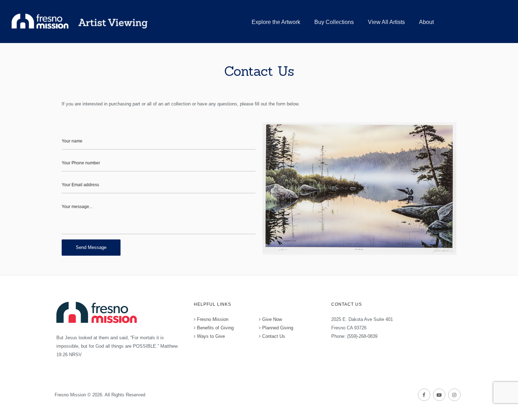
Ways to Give (211, 336)
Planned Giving (277, 327)
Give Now (272, 319)
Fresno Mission (212, 319)
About (426, 22)
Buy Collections (334, 22)
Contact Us (273, 336)
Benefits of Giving (215, 327)
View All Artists (386, 22)
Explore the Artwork (276, 22)
